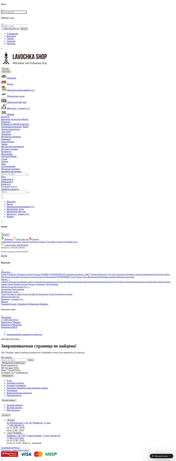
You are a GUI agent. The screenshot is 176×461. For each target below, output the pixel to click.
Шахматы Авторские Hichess (21, 274)
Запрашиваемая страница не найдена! (24, 334)
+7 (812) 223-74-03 (15, 438)
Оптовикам (12, 390)
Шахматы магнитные (125, 277)
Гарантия (11, 41)
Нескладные (51, 277)
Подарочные (152, 282)
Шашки (10, 216)
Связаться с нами (9, 450)
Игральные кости (50, 282)
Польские (37, 274)
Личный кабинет (15, 405)
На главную (6, 357)
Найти (30, 360)
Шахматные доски (15, 209)
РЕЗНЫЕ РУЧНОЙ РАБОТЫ (53, 274)
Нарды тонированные (128, 282)
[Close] (2, 315)
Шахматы (11, 201)
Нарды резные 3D (111, 282)
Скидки (10, 38)
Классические (158, 274)
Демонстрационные (98, 274)
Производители (14, 395)
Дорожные (121, 274)
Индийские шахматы (134, 274)
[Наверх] (2, 459)
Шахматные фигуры (16, 211)
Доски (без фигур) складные (60, 294)
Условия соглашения (16, 385)
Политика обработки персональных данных (27, 388)
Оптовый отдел (71, 242)
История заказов (14, 407)
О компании (12, 33)
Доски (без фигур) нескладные (36, 294)
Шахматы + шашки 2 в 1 (18, 214)
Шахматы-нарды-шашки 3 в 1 (21, 206)
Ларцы (167, 274)
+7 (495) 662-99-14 (15, 425)
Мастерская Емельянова (11, 277)
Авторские (13, 282)
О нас (9, 380)
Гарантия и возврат (37, 242)
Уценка (79, 277)
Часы (85, 277)
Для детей (111, 274)
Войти (4, 256)
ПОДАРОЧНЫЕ (63, 277)
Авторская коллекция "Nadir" (78, 274)
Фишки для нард (21, 284)
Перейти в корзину (10, 189)
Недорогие (41, 277)
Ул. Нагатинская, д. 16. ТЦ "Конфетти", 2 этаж (28, 423)
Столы (73, 277)
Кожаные (80, 282)
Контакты (11, 36)
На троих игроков (29, 277)
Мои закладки (13, 410)
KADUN (5, 274)
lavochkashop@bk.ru (10, 448)
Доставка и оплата (55, 242)
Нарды (10, 204)
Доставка (11, 43)
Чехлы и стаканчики (37, 284)
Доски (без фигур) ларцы (12, 294)
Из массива (62, 282)
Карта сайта (23, 450)
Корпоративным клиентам (19, 393)
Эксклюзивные (93, 277)
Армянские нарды (25, 282)
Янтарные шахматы (108, 277)
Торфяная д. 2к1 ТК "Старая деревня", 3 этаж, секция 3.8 (33, 435)
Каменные (147, 274)
